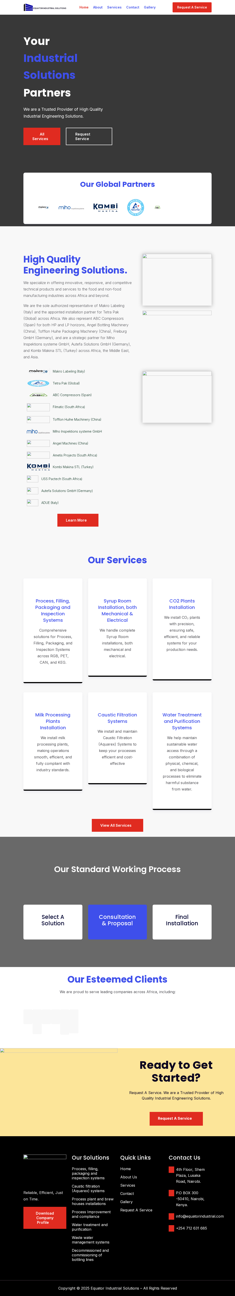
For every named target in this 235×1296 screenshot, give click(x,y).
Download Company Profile (45, 1218)
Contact (132, 7)
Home (84, 7)
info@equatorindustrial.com (200, 1216)
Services (114, 7)
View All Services (117, 825)
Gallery (150, 7)
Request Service (84, 136)
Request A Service (192, 7)
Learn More (78, 520)
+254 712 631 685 (191, 1228)
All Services (41, 136)
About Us (128, 1177)
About (98, 7)
